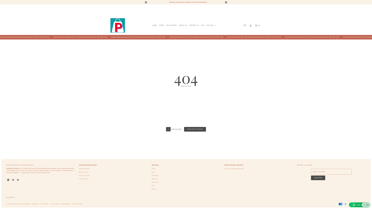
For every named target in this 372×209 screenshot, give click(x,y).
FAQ (153, 186)
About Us (155, 179)
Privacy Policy (83, 179)
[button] (244, 25)
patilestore (14, 204)
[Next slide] (226, 2)
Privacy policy (45, 204)
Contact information (77, 204)
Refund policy (35, 204)
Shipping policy (66, 204)
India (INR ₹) (10, 197)
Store (153, 172)
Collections (155, 175)
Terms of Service (84, 175)
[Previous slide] (146, 2)
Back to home (176, 129)
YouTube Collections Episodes (234, 169)
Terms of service (55, 204)
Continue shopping (195, 129)
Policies (154, 189)
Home (153, 169)
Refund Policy (83, 172)
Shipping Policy (84, 169)
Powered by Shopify (24, 204)
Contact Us (155, 182)
